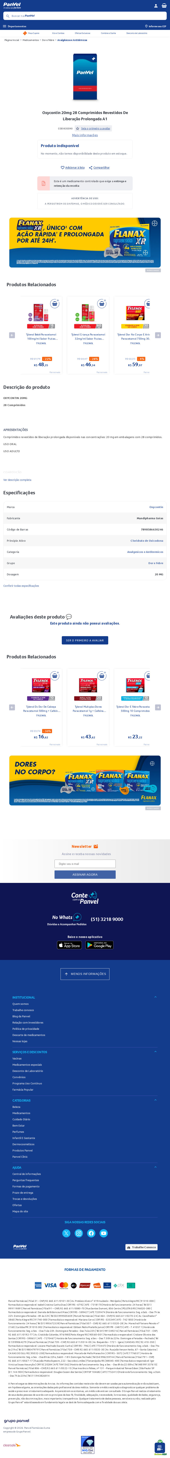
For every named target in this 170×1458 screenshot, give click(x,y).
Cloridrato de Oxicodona (147, 540)
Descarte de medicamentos (28, 1035)
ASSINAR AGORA (85, 874)
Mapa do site (20, 1211)
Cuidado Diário (21, 1119)
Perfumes (18, 1132)
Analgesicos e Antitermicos (145, 552)
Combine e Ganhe (108, 33)
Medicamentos (31, 40)
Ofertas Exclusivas (82, 33)
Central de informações (26, 1174)
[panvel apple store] (69, 945)
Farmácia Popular (22, 1089)
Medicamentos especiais (27, 1064)
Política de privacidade (25, 1029)
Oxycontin (156, 507)
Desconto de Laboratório (136, 33)
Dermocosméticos (23, 1144)
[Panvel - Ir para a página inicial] (77, 5)
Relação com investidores (27, 1022)
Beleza (16, 1107)
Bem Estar (18, 1125)
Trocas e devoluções (24, 1199)
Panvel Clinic (20, 1157)
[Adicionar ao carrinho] (54, 303)
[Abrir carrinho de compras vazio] (164, 5)
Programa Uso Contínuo (27, 1083)
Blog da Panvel (21, 1016)
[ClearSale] (12, 1445)
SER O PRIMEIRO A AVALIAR (85, 640)
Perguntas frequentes (25, 1180)
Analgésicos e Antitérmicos (72, 40)
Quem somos (20, 1004)
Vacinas (17, 1058)
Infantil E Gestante (23, 1138)
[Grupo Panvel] (16, 1420)
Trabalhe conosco (23, 1010)
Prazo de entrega (22, 1192)
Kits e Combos (58, 33)
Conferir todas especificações (21, 586)
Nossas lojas (19, 1041)
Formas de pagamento (26, 1186)
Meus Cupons (33, 33)
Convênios (19, 1077)
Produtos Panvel (22, 1150)
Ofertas (17, 1205)
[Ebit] (87, 1445)
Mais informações (85, 135)
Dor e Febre (48, 40)
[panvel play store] (99, 945)
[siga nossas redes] (66, 1233)
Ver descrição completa (17, 480)
